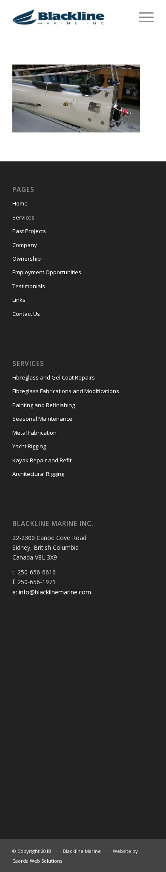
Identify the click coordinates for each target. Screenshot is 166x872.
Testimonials (28, 286)
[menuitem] (142, 17)
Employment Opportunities (46, 272)
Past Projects (29, 231)
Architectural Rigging (38, 474)
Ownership (26, 258)
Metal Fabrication (34, 432)
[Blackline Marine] (68, 17)
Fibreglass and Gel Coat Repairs (53, 377)
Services (23, 217)
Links (19, 300)
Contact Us (26, 314)
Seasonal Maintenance (42, 418)
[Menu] (142, 17)
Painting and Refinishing (43, 405)
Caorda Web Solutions (37, 861)
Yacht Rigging (29, 446)
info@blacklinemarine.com (55, 592)
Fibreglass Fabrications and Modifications (65, 391)
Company (24, 245)
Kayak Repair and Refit (42, 460)
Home (20, 203)
